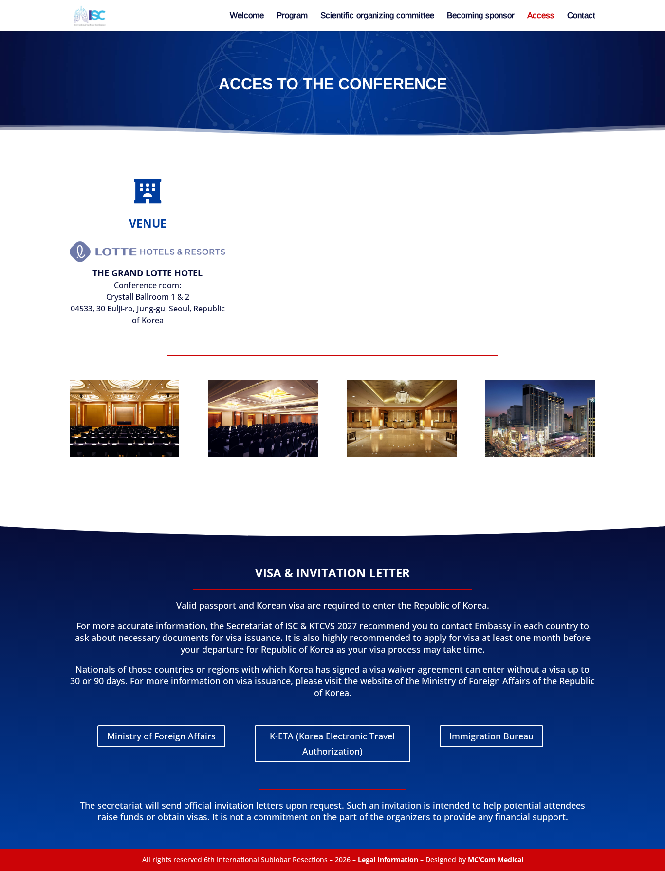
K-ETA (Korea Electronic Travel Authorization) (332, 743)
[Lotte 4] (263, 454)
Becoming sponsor (481, 16)
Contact (581, 16)
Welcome (247, 16)
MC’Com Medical (495, 859)
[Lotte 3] (124, 454)
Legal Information (388, 859)
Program (292, 16)
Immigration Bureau (491, 736)
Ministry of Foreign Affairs (161, 736)
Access (540, 16)
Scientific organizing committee (377, 16)
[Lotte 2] (402, 454)
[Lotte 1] (540, 454)
